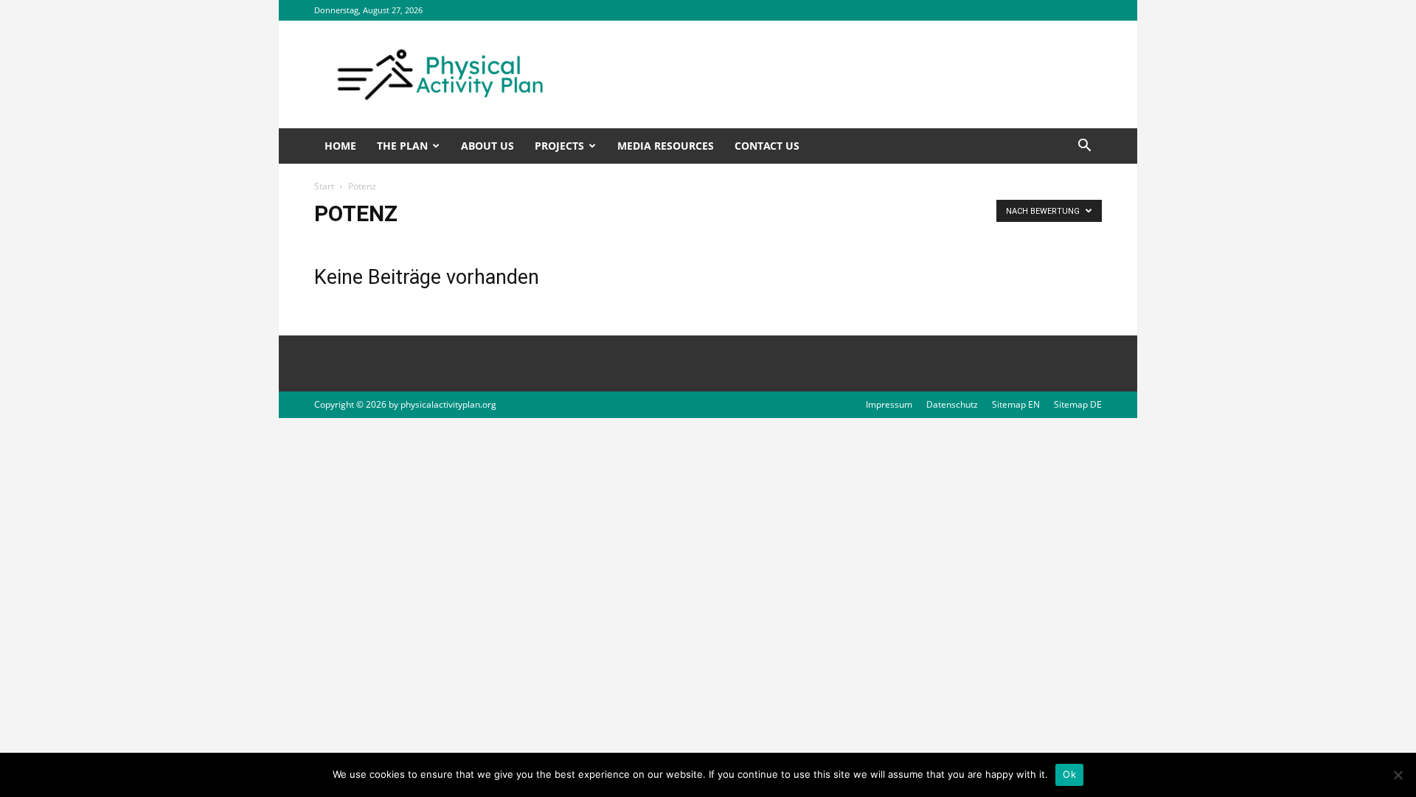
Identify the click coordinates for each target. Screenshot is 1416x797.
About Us (487, 146)
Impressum (889, 404)
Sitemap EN (1016, 404)
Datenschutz (952, 404)
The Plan (402, 146)
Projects (559, 146)
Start (324, 186)
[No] (1397, 775)
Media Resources (665, 146)
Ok (1069, 774)
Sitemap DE (1078, 404)
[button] (1084, 147)
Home (340, 146)
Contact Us (767, 146)
